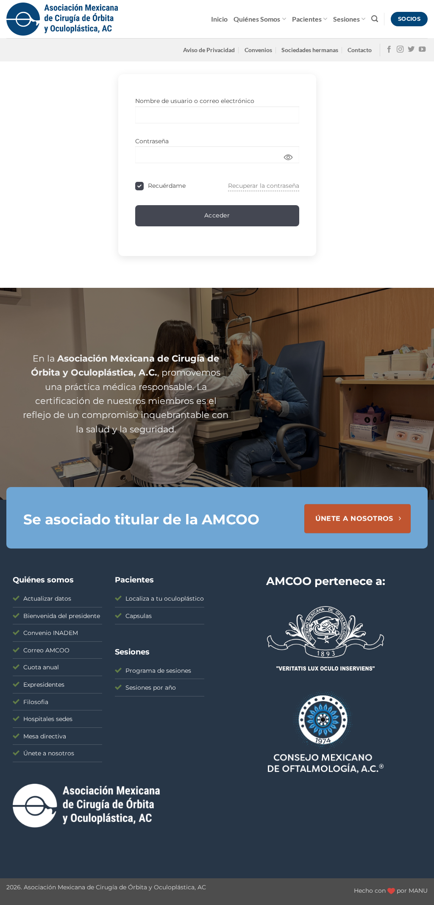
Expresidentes (43, 684)
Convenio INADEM (50, 632)
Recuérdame (167, 185)
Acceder (217, 215)
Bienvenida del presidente (61, 616)
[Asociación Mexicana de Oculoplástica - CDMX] (62, 19)
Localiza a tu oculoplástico (164, 598)
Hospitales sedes (47, 719)
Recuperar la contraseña (263, 185)
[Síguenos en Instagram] (400, 49)
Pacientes (307, 19)
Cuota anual (41, 667)
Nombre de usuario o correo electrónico (194, 101)
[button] (374, 19)
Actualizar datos (47, 598)
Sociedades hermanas (309, 49)
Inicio (219, 19)
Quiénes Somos (257, 19)
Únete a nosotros (48, 753)
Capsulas (138, 616)
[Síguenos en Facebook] (389, 49)
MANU (418, 890)
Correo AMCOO (46, 650)
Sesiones (346, 19)
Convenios (258, 49)
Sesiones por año (150, 687)
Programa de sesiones (158, 670)
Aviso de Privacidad (209, 49)
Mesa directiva (44, 736)
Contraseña (152, 141)
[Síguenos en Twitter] (411, 49)
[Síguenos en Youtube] (422, 49)
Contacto (360, 49)
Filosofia (35, 702)
